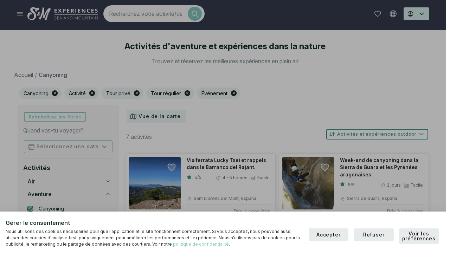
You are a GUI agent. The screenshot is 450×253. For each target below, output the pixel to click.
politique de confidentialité (201, 244)
